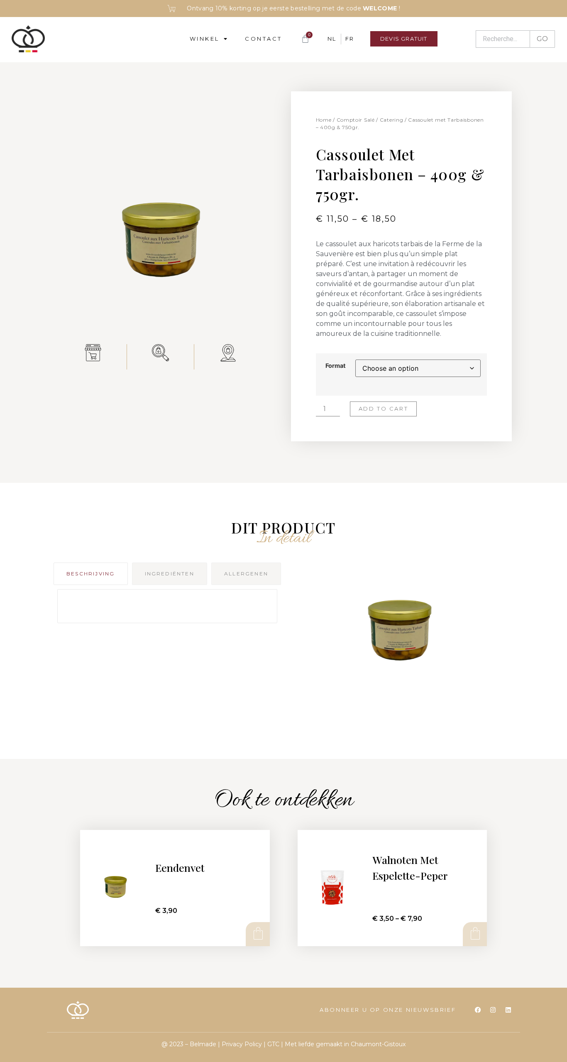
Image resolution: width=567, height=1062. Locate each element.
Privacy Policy (242, 1044)
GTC (273, 1044)
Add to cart (383, 408)
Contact (263, 38)
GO (542, 39)
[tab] (90, 574)
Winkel (205, 38)
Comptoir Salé (356, 120)
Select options (474, 933)
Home (324, 120)
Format (335, 366)
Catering (391, 120)
